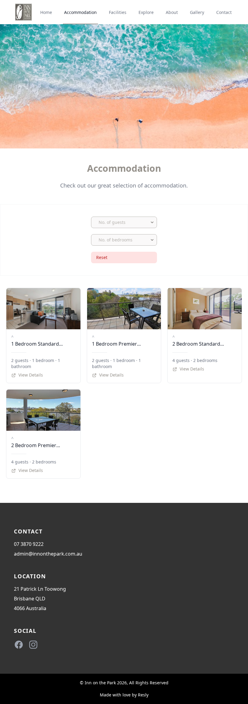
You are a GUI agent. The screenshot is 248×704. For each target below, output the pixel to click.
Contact (224, 12)
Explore (146, 12)
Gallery (197, 12)
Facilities (117, 12)
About (172, 12)
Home (46, 12)
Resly (143, 695)
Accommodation (80, 12)
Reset (101, 257)
